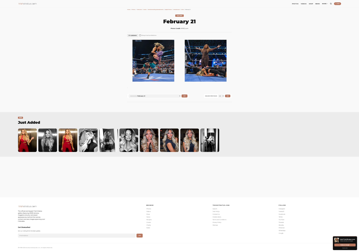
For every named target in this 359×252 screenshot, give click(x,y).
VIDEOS (304, 3)
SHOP (311, 3)
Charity (148, 225)
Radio (148, 228)
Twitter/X (281, 211)
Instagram (282, 209)
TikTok (281, 217)
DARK (338, 3)
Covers (148, 222)
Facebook (282, 214)
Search (215, 209)
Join (139, 235)
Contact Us (216, 214)
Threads (281, 222)
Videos (148, 211)
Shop (148, 214)
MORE (324, 3)
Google (281, 233)
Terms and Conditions (219, 219)
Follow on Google (344, 245)
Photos (148, 209)
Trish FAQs (216, 211)
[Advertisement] (179, 176)
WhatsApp (282, 230)
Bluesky (281, 225)
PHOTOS (295, 3)
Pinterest (281, 228)
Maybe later (345, 247)
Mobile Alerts (217, 217)
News (148, 217)
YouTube (281, 219)
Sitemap (215, 225)
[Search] (331, 3)
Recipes (149, 219)
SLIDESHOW (133, 35)
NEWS (317, 3)
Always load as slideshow (148, 35)
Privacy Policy (217, 222)
